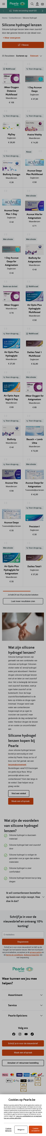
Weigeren (21, 1130)
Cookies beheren (8, 1129)
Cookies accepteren (35, 1129)
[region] (23, 1115)
